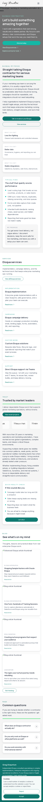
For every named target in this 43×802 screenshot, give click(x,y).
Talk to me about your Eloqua (21, 119)
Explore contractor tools (11, 51)
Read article (7, 579)
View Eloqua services (9, 47)
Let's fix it (21, 520)
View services (21, 124)
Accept (21, 796)
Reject (21, 791)
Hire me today (21, 43)
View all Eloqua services (13, 279)
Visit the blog (9, 690)
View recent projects (12, 414)
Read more (9, 304)
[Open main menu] (38, 3)
